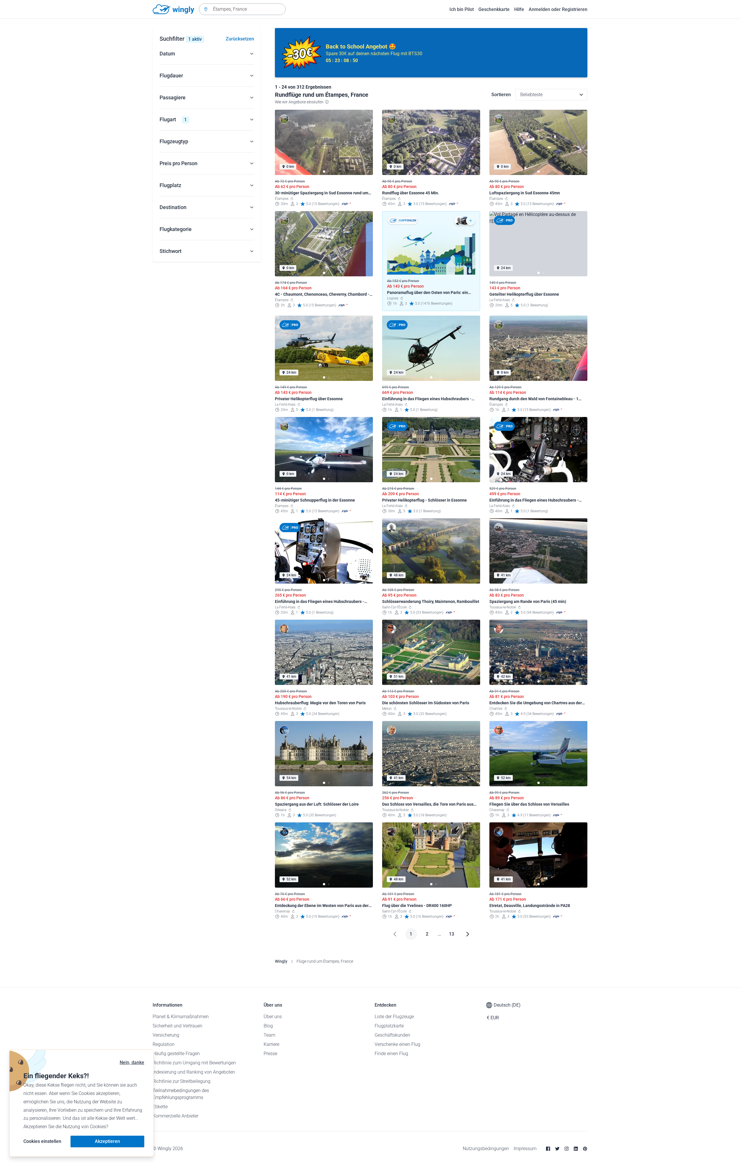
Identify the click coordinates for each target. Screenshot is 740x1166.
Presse (270, 1053)
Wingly (281, 961)
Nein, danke (132, 1062)
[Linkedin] (576, 1148)
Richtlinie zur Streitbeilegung (181, 1081)
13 (451, 934)
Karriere (271, 1044)
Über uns (273, 1016)
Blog (268, 1026)
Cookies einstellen (42, 1141)
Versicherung (166, 1035)
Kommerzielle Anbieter (175, 1116)
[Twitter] (557, 1148)
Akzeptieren (107, 1141)
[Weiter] (467, 934)
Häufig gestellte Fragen (176, 1053)
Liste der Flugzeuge (394, 1016)
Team (269, 1035)
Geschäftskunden (392, 1035)
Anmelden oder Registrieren (558, 9)
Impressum (525, 1148)
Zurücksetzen (240, 39)
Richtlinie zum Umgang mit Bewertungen (194, 1063)
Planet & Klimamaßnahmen (181, 1016)
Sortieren (501, 94)
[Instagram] (566, 1148)
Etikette (160, 1106)
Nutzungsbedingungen (486, 1148)
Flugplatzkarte (389, 1026)
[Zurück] (395, 934)
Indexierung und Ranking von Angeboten (194, 1072)
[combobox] (242, 9)
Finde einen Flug (391, 1053)
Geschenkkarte (494, 9)
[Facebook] (548, 1148)
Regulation (164, 1044)
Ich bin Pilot (461, 9)
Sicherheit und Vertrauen (177, 1026)
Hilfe (519, 9)
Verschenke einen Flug (397, 1044)
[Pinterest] (585, 1148)
